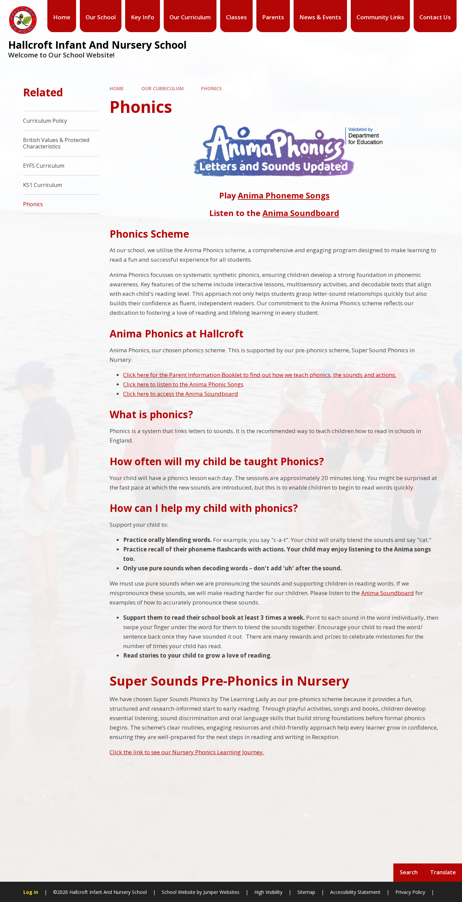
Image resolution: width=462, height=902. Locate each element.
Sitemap (306, 892)
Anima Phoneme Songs (283, 195)
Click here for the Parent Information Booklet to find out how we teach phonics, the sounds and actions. (259, 375)
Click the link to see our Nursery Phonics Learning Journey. (187, 752)
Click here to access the (154, 394)
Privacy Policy (410, 892)
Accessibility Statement (355, 892)
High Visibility (268, 892)
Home (117, 88)
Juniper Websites (220, 892)
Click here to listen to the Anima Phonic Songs (183, 384)
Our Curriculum (162, 88)
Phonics (211, 88)
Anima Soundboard (300, 213)
